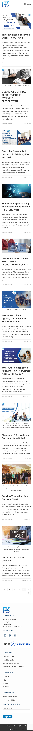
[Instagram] (15, 635)
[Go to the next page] (29, 593)
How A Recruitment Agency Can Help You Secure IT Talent (14, 318)
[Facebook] (10, 635)
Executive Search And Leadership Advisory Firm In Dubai (16, 154)
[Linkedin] (5, 635)
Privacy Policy (6, 726)
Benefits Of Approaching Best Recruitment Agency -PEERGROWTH (16, 206)
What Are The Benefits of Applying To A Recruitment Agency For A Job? (16, 370)
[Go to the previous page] (4, 589)
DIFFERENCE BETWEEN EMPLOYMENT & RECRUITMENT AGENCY (15, 261)
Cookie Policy (15, 726)
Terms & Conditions (25, 726)
